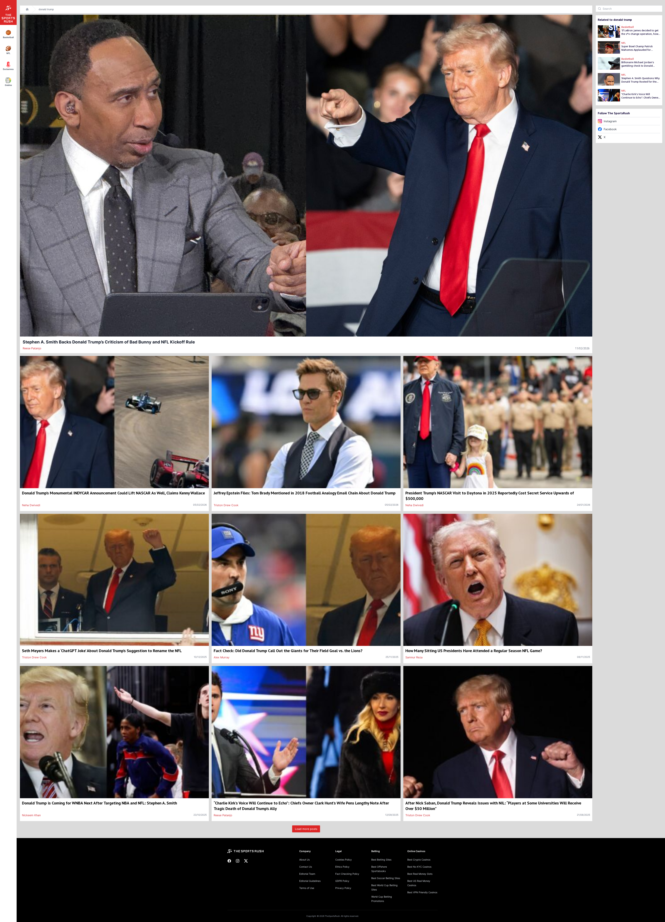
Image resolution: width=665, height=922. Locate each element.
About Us (304, 859)
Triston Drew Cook (226, 505)
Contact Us (305, 866)
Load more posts (306, 829)
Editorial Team (307, 873)
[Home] (27, 9)
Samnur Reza (414, 657)
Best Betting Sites (381, 859)
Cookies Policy (343, 859)
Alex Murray (221, 657)
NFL (623, 42)
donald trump (46, 9)
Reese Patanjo (32, 348)
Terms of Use (306, 888)
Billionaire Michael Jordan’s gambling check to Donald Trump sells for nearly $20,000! (639, 64)
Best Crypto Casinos (418, 859)
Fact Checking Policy (347, 873)
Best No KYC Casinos (419, 866)
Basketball (627, 27)
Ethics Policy (342, 866)
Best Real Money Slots (419, 873)
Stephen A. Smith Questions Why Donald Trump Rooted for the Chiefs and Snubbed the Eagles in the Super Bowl (640, 80)
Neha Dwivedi (31, 505)
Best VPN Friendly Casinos (422, 892)
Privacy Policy (343, 888)
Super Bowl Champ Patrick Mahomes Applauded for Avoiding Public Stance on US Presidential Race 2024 (638, 48)
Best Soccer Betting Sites (385, 878)
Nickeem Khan (31, 815)
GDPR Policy (342, 880)
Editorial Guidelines (310, 880)
